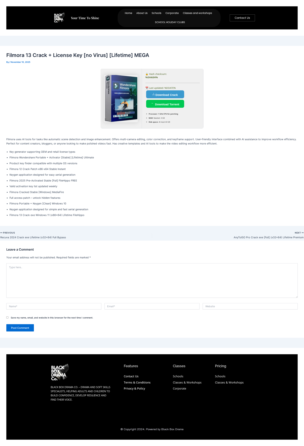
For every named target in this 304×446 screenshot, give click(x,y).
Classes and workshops (197, 13)
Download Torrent (166, 104)
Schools (156, 13)
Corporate (172, 13)
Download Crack (166, 95)
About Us (142, 13)
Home (128, 13)
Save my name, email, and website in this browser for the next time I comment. (52, 317)
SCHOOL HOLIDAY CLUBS (170, 22)
